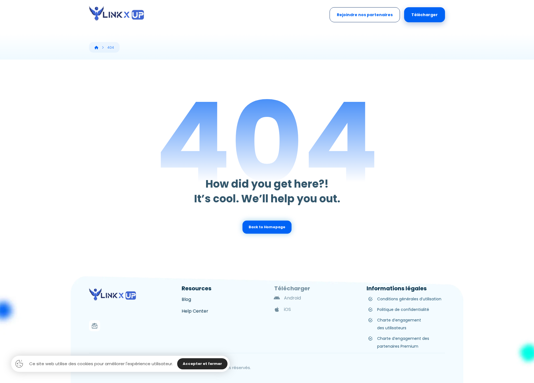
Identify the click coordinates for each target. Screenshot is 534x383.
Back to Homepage (267, 227)
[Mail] (94, 325)
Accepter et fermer (202, 363)
